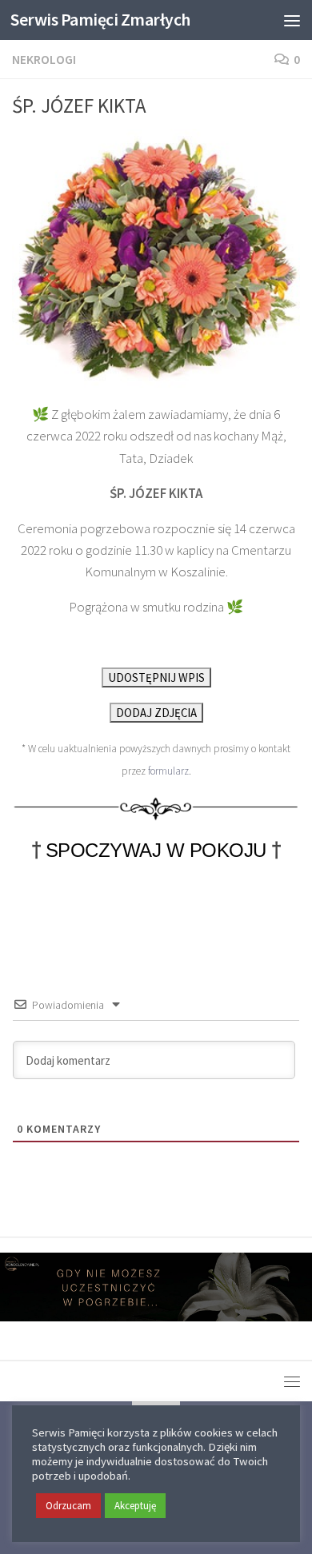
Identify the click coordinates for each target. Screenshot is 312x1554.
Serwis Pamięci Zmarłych (100, 19)
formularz (168, 771)
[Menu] (292, 20)
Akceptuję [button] (135, 1505)
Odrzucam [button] (68, 1505)
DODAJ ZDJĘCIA (156, 712)
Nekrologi (44, 59)
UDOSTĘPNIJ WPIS (156, 677)
